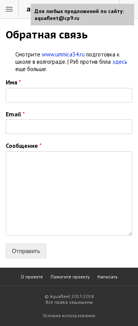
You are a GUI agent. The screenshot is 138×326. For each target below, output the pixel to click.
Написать (107, 277)
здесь (119, 61)
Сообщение (24, 145)
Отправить (26, 251)
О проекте (32, 277)
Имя (13, 82)
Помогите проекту (70, 277)
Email (15, 114)
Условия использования (69, 315)
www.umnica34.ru (63, 54)
